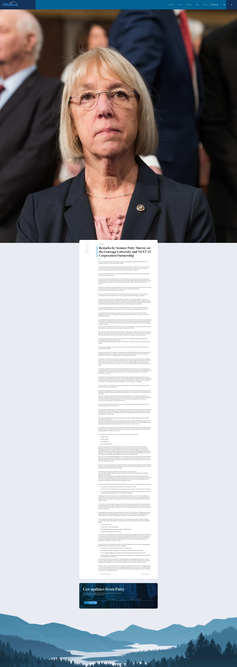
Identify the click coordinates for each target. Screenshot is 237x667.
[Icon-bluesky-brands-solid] (224, 5)
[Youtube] (213, 5)
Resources (189, 4)
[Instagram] (211, 5)
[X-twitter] (220, 5)
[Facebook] (215, 5)
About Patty (171, 4)
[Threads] (222, 5)
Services (180, 4)
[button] (231, 4)
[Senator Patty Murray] (10, 7)
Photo (99, 259)
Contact (205, 4)
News (197, 4)
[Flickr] (217, 5)
